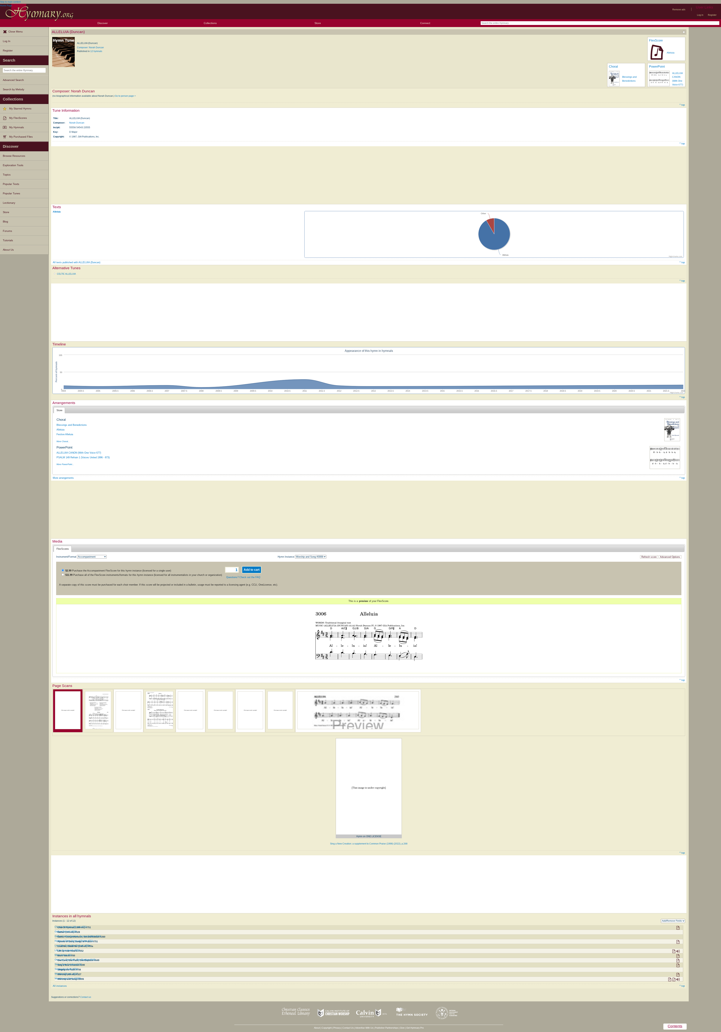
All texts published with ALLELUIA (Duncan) (76, 262)
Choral (613, 66)
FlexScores (63, 548)
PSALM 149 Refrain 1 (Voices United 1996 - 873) (83, 457)
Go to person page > (125, 96)
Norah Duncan (76, 122)
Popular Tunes (11, 193)
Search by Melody (13, 89)
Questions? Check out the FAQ (243, 577)
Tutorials (8, 240)
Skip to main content (10, 2)
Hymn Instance (286, 556)
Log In (6, 41)
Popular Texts (11, 184)
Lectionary (9, 202)
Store (317, 23)
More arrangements (63, 477)
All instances (60, 986)
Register (712, 15)
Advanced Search (13, 80)
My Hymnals (16, 127)
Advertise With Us (364, 1028)
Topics (7, 174)
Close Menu (15, 31)
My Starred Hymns (20, 108)
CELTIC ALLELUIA (66, 274)
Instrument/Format (66, 556)
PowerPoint (657, 66)
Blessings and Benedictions (72, 425)
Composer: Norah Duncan (90, 47)
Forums (7, 231)
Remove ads (678, 9)
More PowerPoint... (65, 464)
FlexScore (656, 40)
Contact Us (348, 1028)
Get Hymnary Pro (415, 1028)
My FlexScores (18, 118)
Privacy (337, 1028)
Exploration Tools (13, 165)
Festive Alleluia (65, 434)
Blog (5, 221)
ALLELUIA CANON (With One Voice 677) (79, 452)
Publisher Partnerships (386, 1028)
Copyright (327, 1028)
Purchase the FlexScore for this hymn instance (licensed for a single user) (118, 570)
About (317, 1028)
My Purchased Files (21, 136)
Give (402, 1028)
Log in (700, 15)
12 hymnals (96, 51)
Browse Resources (14, 156)
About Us (8, 249)
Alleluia (670, 52)
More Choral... (63, 441)
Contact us (85, 997)
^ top (682, 104)
